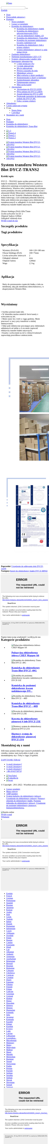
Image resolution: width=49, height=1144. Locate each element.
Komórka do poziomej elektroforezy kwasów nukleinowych (32, 41)
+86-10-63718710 (14, 771)
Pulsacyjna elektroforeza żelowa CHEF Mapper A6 (25, 654)
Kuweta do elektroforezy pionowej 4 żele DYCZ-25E (26, 720)
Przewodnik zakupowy (15, 17)
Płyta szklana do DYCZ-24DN (29, 92)
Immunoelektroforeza (15, 808)
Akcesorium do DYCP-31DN (29, 89)
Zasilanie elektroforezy (20, 54)
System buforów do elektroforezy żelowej (23, 796)
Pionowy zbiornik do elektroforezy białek (25, 799)
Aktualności (11, 103)
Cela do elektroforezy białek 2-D (30, 36)
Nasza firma (16, 110)
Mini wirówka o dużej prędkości (30, 75)
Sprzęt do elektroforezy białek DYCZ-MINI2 (29, 571)
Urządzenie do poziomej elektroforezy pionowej (25, 804)
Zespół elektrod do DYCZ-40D (30, 94)
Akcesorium (16, 87)
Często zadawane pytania (16, 106)
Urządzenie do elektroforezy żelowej (21, 798)
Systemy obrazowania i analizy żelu (26, 59)
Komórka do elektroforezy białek (30, 29)
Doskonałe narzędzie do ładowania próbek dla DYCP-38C (31, 97)
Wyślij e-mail (6, 814)
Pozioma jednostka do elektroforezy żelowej (23, 802)
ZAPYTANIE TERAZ (10, 760)
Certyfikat (15, 113)
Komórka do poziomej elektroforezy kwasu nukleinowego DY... (23, 688)
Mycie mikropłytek (24, 68)
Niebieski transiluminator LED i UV (26, 57)
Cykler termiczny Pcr (25, 64)
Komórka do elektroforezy (22, 26)
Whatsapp (5, 817)
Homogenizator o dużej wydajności (31, 78)
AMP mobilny (12, 794)
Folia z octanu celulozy (26, 101)
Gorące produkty (13, 789)
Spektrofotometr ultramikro (28, 80)
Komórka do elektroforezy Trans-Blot (32, 38)
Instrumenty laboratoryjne (22, 61)
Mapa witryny (12, 791)
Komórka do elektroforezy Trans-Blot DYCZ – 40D (25, 705)
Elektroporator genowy (26, 82)
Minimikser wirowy (25, 73)
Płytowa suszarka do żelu (27, 71)
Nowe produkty (18, 22)
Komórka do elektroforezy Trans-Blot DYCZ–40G (25, 669)
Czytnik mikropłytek (25, 66)
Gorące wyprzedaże (19, 24)
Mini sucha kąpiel (24, 85)
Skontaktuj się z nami (15, 115)
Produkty (10, 19)
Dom (8, 15)
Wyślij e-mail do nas (9, 221)
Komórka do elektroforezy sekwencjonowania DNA (28, 32)
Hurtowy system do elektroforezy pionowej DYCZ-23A (23, 736)
